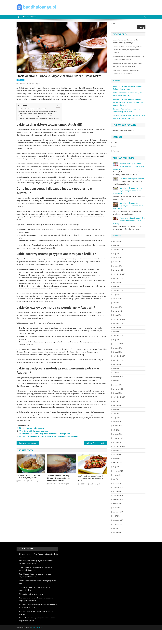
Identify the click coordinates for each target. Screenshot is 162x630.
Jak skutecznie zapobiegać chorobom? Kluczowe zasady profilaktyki (126, 41)
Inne (114, 147)
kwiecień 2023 (118, 377)
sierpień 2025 (117, 282)
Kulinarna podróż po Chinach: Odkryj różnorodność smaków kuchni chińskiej (129, 220)
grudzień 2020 (118, 487)
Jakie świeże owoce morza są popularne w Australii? (35, 116)
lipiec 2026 (116, 245)
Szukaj (113, 24)
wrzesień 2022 (118, 401)
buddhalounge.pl (35, 83)
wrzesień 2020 (118, 500)
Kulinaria (20, 80)
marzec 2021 (117, 475)
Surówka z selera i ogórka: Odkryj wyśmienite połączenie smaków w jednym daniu (128, 190)
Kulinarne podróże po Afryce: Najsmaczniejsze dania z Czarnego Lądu (44, 434)
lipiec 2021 (116, 459)
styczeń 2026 (117, 266)
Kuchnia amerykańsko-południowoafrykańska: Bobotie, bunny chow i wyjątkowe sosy (29, 443)
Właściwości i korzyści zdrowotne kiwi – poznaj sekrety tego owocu (127, 72)
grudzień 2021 (118, 438)
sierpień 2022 (117, 405)
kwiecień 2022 (118, 422)
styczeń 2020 (117, 532)
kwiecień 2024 (118, 344)
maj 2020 (116, 516)
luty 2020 (116, 528)
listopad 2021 (117, 442)
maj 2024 (116, 340)
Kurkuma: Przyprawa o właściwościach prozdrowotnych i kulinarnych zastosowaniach (96, 443)
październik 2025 (119, 274)
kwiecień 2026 (118, 258)
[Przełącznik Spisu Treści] (57, 106)
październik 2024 (119, 319)
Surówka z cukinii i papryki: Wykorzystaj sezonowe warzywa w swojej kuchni (128, 205)
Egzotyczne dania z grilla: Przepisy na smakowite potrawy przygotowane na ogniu (48, 436)
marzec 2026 (117, 262)
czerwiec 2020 (118, 512)
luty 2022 (116, 430)
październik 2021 (119, 446)
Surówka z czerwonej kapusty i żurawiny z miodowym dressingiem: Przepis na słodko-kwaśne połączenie (128, 102)
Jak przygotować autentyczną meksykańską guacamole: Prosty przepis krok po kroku (59, 478)
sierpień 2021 (117, 454)
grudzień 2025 (118, 270)
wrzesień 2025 (118, 278)
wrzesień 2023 (118, 360)
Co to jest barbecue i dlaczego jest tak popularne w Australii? (38, 111)
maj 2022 (116, 418)
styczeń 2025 (117, 307)
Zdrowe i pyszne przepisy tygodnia (31, 428)
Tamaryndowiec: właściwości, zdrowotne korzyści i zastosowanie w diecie (127, 65)
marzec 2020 (117, 524)
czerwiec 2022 (118, 413)
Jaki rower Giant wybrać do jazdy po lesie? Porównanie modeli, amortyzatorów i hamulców (127, 49)
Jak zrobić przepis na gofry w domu (31, 594)
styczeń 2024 (117, 348)
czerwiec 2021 (118, 463)
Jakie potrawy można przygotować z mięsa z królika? (35, 113)
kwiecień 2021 (118, 471)
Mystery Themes (36, 627)
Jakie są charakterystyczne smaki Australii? (32, 109)
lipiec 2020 (116, 508)
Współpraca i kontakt (30, 17)
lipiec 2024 (116, 331)
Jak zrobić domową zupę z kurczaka (132, 178)
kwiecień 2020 (118, 520)
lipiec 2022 (116, 409)
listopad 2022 (117, 393)
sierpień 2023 (117, 364)
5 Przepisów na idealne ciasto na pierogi (33, 431)
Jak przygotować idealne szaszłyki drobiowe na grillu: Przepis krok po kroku (91, 478)
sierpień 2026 (117, 241)
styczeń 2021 (117, 483)
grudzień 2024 (118, 311)
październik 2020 (119, 495)
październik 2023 (119, 356)
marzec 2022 (117, 426)
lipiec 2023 (116, 368)
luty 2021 (116, 479)
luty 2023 (116, 381)
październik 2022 (119, 397)
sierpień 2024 (117, 327)
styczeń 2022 (117, 434)
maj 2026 (116, 254)
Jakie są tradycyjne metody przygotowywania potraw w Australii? (39, 118)
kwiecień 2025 (118, 299)
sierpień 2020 (117, 504)
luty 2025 (116, 303)
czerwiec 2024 (118, 335)
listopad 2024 (117, 315)
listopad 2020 (117, 491)
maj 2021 (116, 467)
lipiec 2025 (116, 286)
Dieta (115, 143)
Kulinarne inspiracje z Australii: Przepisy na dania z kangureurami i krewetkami (128, 166)
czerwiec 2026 (118, 249)
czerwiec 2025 (118, 290)
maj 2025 (116, 294)
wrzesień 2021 (118, 450)
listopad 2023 (117, 352)
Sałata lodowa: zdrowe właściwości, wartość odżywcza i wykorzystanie (128, 58)
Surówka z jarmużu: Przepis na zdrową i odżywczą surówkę (28, 476)
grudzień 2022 (118, 389)
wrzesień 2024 (118, 323)
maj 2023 (116, 372)
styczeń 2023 (117, 385)
